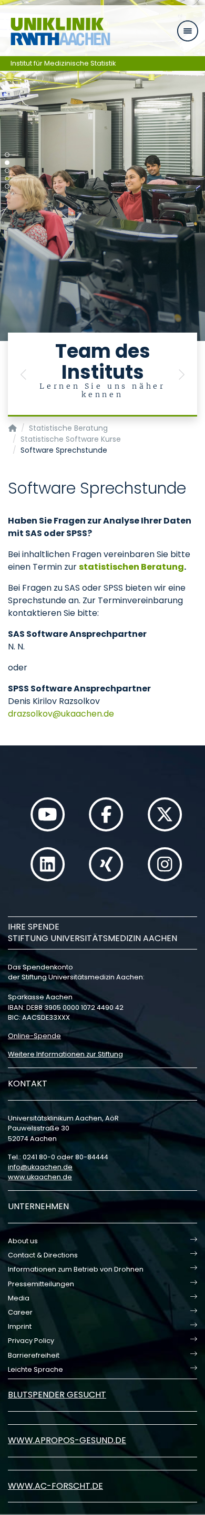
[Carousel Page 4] (7, 178)
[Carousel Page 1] (7, 155)
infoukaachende (40, 1166)
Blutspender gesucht (57, 1395)
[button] (23, 375)
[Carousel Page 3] (7, 170)
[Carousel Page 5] (7, 186)
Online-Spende (34, 1035)
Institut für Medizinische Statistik (63, 63)
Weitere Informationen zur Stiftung (65, 1054)
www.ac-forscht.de (55, 1486)
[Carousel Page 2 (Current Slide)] (7, 163)
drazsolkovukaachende (61, 714)
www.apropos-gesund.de (67, 1440)
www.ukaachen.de (40, 1176)
